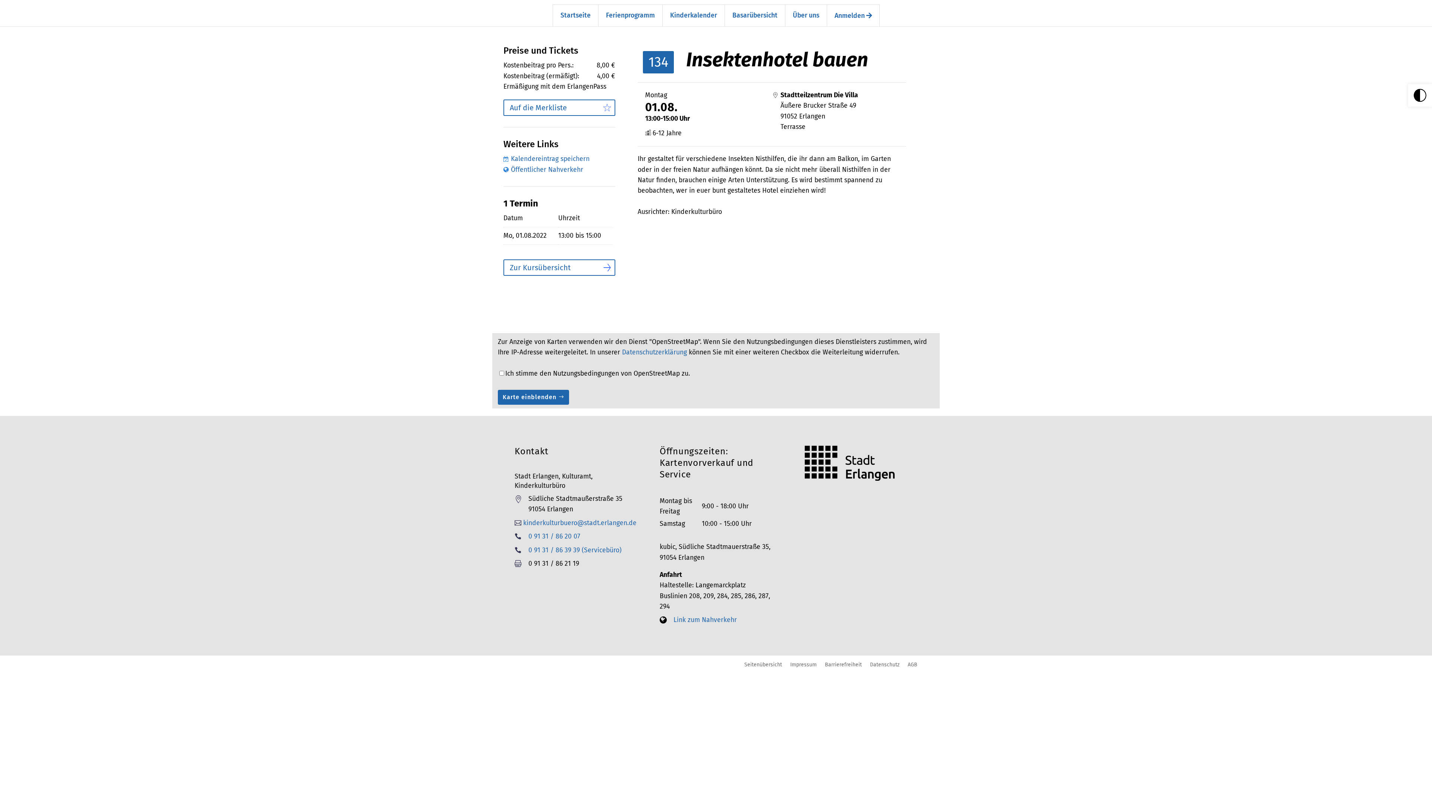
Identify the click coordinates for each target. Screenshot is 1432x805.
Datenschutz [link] (884, 664)
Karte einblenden (529, 397)
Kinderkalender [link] (693, 15)
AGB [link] (912, 664)
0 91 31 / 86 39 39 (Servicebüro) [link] (575, 550)
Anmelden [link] (850, 16)
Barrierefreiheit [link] (843, 664)
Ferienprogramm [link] (630, 15)
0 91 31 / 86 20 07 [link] (554, 536)
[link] (1420, 95)
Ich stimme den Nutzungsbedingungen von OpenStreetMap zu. (597, 374)
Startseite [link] (575, 15)
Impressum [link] (803, 664)
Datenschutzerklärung (654, 352)
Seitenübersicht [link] (763, 664)
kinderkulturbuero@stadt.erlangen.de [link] (580, 523)
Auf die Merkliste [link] (538, 107)
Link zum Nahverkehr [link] (705, 620)
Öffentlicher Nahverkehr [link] (547, 170)
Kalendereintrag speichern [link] (550, 159)
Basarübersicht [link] (755, 15)
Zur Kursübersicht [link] (540, 267)
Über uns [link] (806, 15)
